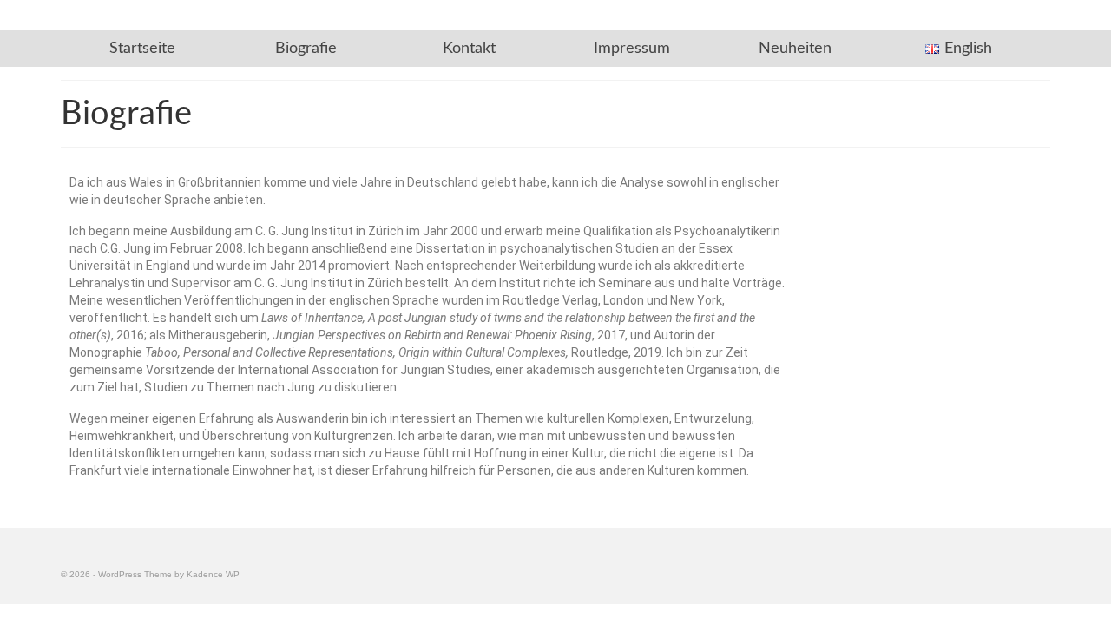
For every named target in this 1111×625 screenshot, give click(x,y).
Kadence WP (213, 574)
